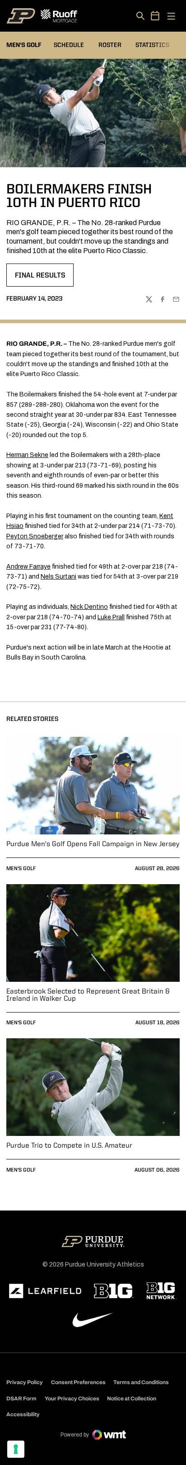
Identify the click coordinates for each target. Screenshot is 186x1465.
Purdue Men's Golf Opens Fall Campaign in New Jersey (92, 844)
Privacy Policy (24, 1382)
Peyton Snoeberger (34, 536)
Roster (109, 45)
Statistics (152, 45)
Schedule (69, 45)
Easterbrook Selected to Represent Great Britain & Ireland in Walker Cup (88, 995)
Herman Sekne (27, 455)
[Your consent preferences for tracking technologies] (15, 1449)
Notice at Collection (131, 1398)
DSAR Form (21, 1398)
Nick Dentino (89, 606)
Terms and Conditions (141, 1382)
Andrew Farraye (28, 566)
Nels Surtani (58, 576)
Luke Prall (111, 617)
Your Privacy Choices (72, 1398)
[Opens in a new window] (45, 1291)
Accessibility (23, 1414)
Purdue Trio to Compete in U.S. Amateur (69, 1145)
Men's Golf (21, 868)
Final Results (44, 278)
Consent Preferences (78, 1382)
